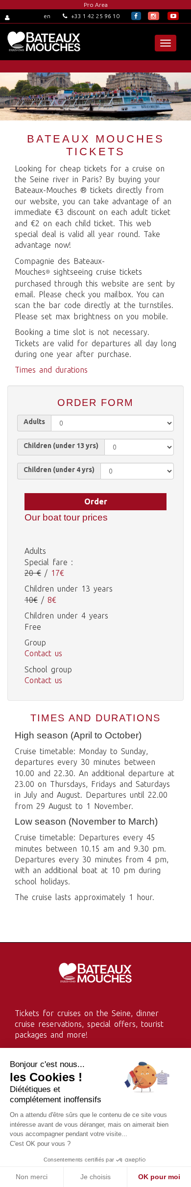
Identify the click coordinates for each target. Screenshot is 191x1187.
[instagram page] (153, 16)
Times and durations (51, 369)
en (47, 16)
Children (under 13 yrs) (61, 445)
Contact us (43, 653)
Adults (34, 421)
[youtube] (173, 16)
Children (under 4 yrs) (59, 469)
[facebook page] (136, 16)
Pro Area (96, 4)
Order (95, 501)
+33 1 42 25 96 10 (94, 16)
